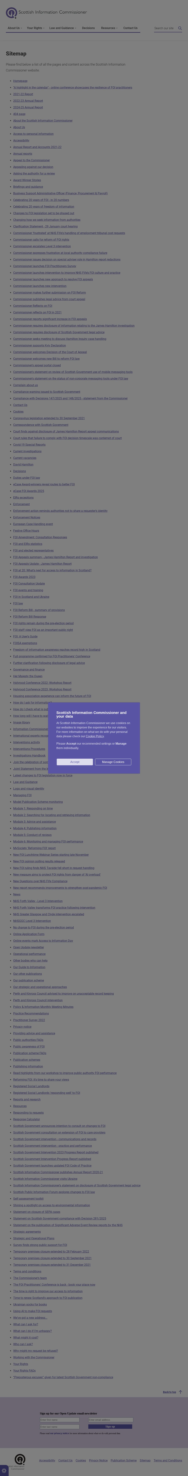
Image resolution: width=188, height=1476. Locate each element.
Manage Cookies (113, 762)
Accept (74, 762)
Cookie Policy (95, 736)
